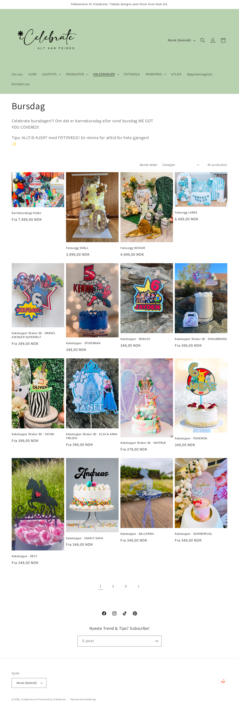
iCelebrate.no (29, 699)
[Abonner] (156, 641)
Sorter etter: (149, 165)
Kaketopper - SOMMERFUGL (193, 534)
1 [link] (101, 586)
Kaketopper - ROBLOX (135, 339)
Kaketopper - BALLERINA (137, 534)
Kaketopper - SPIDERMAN (83, 343)
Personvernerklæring (83, 699)
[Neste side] (138, 586)
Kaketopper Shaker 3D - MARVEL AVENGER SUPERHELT (34, 335)
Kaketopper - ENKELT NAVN (84, 538)
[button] (51, 74)
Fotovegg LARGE (186, 212)
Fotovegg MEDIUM (132, 248)
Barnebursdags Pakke (26, 213)
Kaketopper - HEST (24, 556)
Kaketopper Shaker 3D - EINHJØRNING (201, 339)
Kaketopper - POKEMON (191, 438)
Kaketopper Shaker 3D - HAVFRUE (143, 443)
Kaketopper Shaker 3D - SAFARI (33, 434)
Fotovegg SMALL (77, 248)
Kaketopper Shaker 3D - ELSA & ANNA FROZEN (91, 436)
